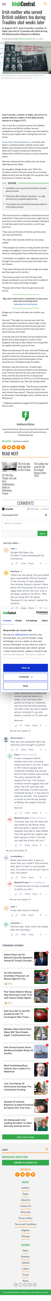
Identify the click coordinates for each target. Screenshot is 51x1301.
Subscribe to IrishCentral (25, 304)
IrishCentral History (25, 424)
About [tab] (45, 620)
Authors (25, 1187)
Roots (25, 1280)
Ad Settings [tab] (31, 620)
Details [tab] (18, 620)
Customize (24, 677)
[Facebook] (17, 1174)
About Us (25, 1199)
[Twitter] (22, 1174)
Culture (25, 1268)
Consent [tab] (7, 620)
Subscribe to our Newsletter (25, 1162)
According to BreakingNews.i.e (16, 142)
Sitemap (25, 1236)
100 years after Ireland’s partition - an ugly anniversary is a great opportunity (25, 197)
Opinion (26, 1262)
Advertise (25, 1212)
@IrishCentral (25, 38)
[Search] (45, 4)
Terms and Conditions (25, 1224)
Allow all (25, 667)
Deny (25, 686)
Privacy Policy (25, 1218)
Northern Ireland (21, 441)
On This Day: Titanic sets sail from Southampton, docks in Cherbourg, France (9, 484)
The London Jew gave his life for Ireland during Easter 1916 (41, 469)
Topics (25, 1193)
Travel (25, 1274)
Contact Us (25, 1206)
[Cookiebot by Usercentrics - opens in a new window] (36, 613)
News (25, 1250)
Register (25, 1230)
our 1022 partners (20, 634)
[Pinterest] (33, 1174)
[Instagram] (28, 1174)
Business (25, 1256)
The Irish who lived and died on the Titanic (24, 466)
